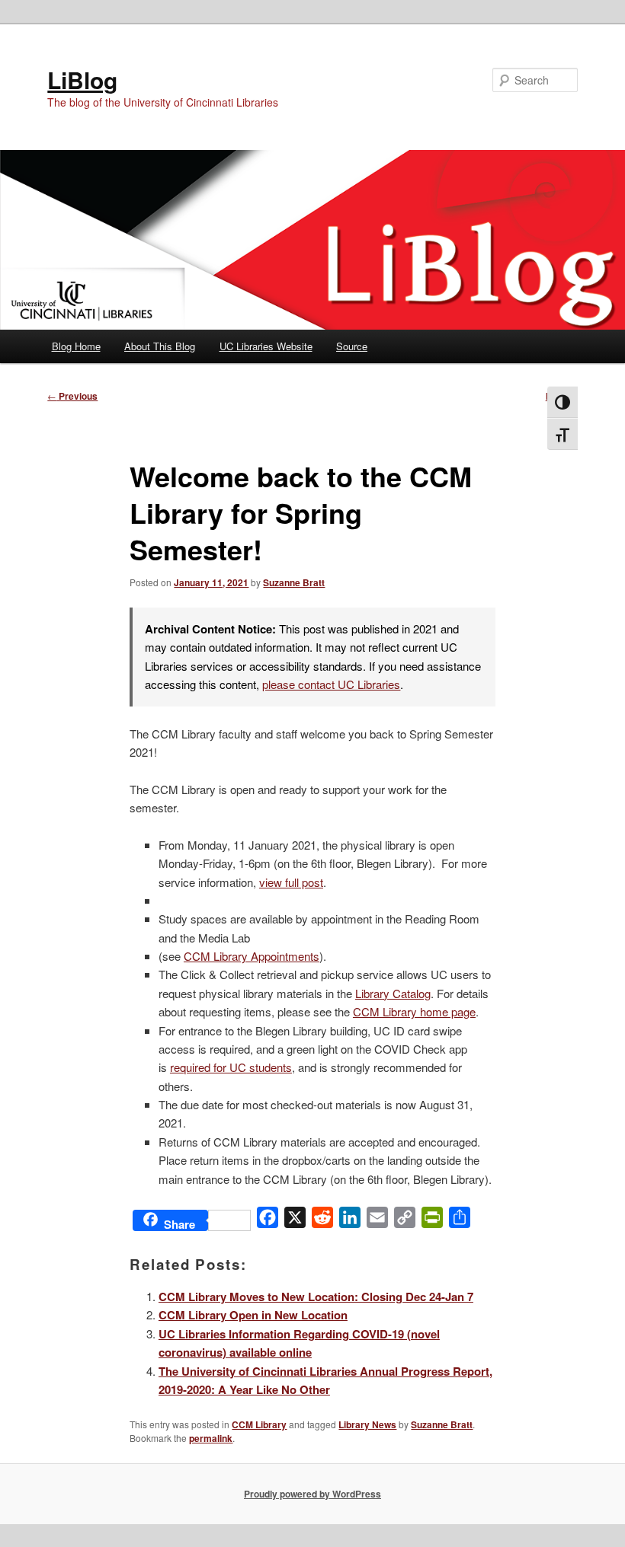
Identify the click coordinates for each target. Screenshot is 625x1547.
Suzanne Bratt (294, 582)
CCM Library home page (414, 1011)
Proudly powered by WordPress (312, 1494)
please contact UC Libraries (331, 684)
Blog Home (76, 346)
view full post (291, 882)
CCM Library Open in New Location (253, 1314)
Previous (72, 396)
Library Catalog (393, 993)
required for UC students (231, 1067)
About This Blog (159, 346)
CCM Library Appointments (251, 956)
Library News (367, 1424)
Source (351, 346)
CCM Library (259, 1424)
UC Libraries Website (266, 346)
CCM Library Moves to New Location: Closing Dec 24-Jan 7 (316, 1296)
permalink (210, 1438)
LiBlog (82, 79)
